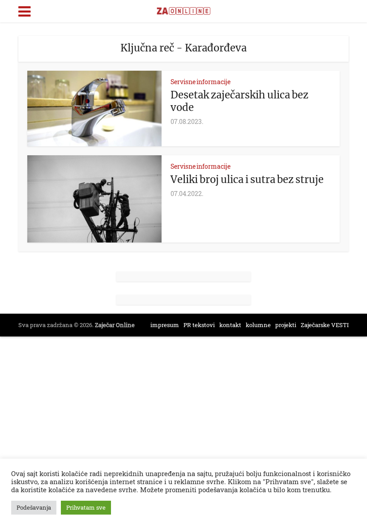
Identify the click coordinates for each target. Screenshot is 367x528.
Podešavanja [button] (34, 507)
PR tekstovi (199, 325)
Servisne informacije (200, 81)
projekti (285, 325)
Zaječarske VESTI (325, 325)
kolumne (258, 325)
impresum (164, 325)
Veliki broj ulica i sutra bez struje (247, 179)
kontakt (230, 325)
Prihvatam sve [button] (86, 507)
